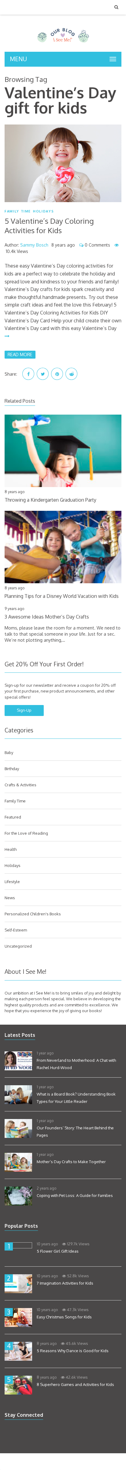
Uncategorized (18, 946)
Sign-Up (24, 710)
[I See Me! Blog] (63, 43)
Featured (13, 817)
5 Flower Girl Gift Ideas (58, 1251)
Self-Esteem (16, 930)
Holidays (43, 211)
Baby (9, 752)
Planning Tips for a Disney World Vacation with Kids (62, 596)
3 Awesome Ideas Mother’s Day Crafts (47, 617)
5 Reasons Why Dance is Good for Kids (73, 1350)
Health (11, 849)
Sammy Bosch (34, 244)
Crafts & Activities (20, 784)
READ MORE (20, 354)
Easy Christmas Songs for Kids (64, 1316)
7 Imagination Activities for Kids (65, 1283)
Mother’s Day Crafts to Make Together (71, 1161)
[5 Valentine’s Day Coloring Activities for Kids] (63, 163)
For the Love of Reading (26, 833)
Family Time (18, 211)
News (10, 897)
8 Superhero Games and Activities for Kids (75, 1384)
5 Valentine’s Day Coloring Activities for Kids (49, 225)
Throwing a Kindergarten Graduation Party (50, 500)
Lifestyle (12, 881)
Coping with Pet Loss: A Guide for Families (75, 1195)
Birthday (12, 768)
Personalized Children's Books (33, 913)
